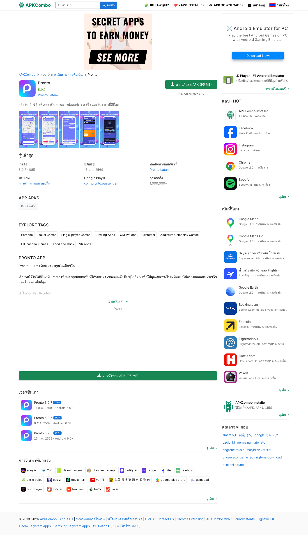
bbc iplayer (34, 489)
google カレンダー (268, 435)
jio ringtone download (266, 457)
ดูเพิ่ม (210, 448)
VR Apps (85, 244)
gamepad (202, 479)
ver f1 (100, 479)
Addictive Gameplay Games (179, 235)
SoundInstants (244, 519)
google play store (173, 479)
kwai (114, 489)
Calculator (148, 235)
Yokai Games (47, 235)
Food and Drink (63, 244)
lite (169, 470)
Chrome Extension (190, 519)
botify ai (131, 470)
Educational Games (34, 244)
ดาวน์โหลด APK (194, 84)
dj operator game (235, 457)
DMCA (149, 519)
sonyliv (32, 470)
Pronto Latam (48, 95)
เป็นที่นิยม (230, 209)
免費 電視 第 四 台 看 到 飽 (132, 479)
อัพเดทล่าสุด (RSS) (106, 526)
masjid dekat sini (258, 450)
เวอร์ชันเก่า (29, 392)
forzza (57, 489)
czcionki (229, 442)
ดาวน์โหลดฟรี (276, 89)
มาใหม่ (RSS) (131, 526)
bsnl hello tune (233, 465)
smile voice (34, 479)
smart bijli (230, 435)
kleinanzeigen (72, 470)
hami (97, 489)
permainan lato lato (251, 442)
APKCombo (27, 74)
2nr (49, 470)
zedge (151, 470)
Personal (27, 235)
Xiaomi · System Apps (35, 526)
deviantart (78, 479)
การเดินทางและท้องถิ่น (34, 183)
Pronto (44, 83)
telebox (187, 470)
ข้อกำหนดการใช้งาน (90, 519)
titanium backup (103, 470)
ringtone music (233, 450)
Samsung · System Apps (72, 526)
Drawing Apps (105, 235)
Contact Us (165, 519)
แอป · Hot (231, 101)
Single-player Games (75, 235)
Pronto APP (32, 257)
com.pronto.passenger (100, 183)
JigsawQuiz (266, 519)
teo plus (78, 489)
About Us (66, 519)
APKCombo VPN (218, 519)
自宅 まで (245, 435)
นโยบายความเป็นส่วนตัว (125, 519)
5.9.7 (27, 169)
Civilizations (128, 235)
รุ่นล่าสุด (26, 155)
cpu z (57, 479)
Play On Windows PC (191, 93)
